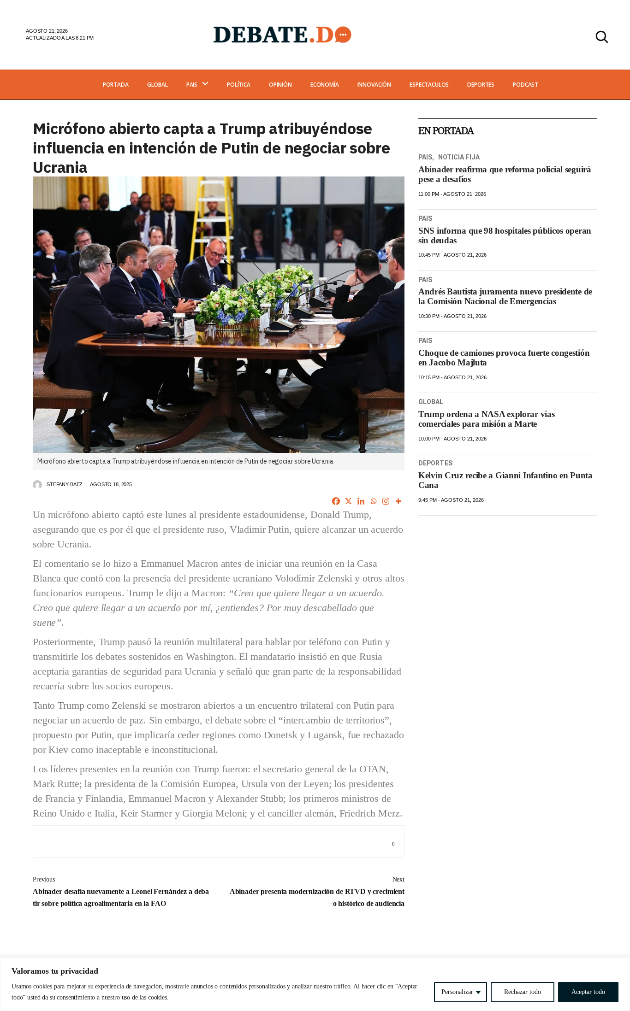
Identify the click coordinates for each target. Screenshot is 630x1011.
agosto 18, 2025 (111, 484)
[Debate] (281, 34)
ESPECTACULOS (429, 84)
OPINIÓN (280, 84)
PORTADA (116, 84)
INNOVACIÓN (374, 84)
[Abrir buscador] (602, 37)
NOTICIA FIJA (459, 157)
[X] (348, 501)
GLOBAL (157, 84)
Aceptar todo (588, 991)
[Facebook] (336, 501)
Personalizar (457, 991)
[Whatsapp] (373, 501)
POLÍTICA (238, 84)
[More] (398, 501)
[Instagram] (385, 501)
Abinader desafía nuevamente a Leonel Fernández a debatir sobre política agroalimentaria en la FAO (121, 891)
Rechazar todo (522, 991)
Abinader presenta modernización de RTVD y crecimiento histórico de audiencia (317, 891)
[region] (315, 984)
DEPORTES (480, 84)
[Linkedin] (361, 501)
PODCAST (525, 84)
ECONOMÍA (324, 84)
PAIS (191, 84)
